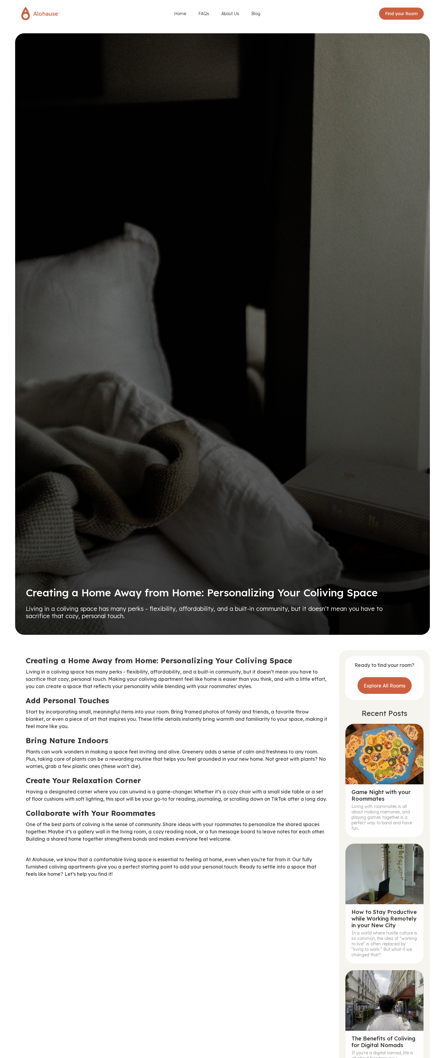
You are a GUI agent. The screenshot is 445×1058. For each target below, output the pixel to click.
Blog (255, 13)
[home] (40, 13)
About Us (230, 13)
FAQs (203, 13)
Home (180, 13)
